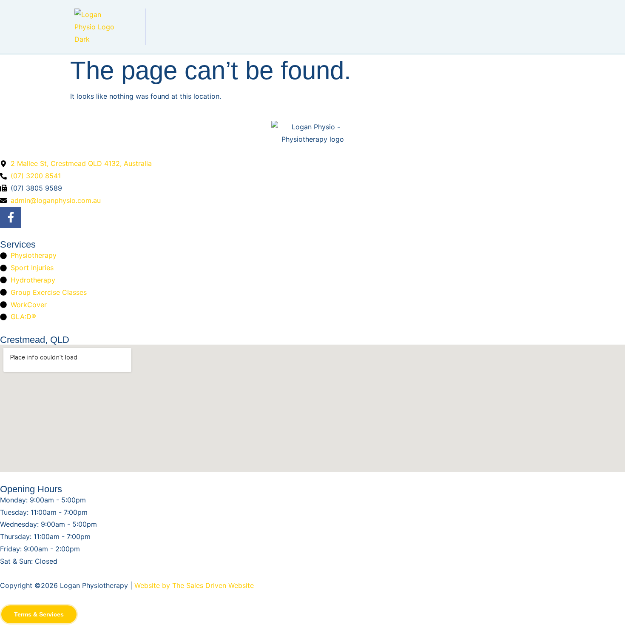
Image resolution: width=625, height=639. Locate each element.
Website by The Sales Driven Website (194, 585)
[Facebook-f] (10, 217)
